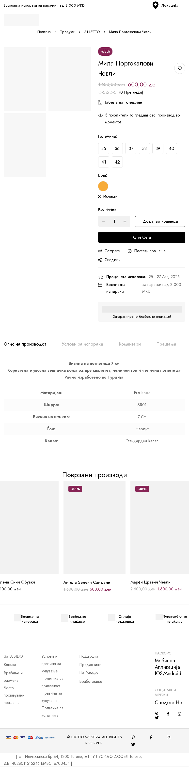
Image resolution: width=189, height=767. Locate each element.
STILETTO (92, 31)
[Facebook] (168, 714)
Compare (112, 251)
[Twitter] (157, 718)
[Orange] (103, 186)
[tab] (25, 344)
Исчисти (110, 196)
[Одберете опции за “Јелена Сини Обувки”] (16, 572)
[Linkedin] (157, 714)
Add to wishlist (179, 68)
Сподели (113, 260)
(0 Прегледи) (131, 92)
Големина (107, 136)
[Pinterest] (133, 737)
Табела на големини (123, 102)
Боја (102, 175)
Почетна (44, 31)
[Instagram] (179, 714)
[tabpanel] (94, 406)
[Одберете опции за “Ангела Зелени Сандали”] (83, 572)
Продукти (67, 31)
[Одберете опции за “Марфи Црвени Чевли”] (150, 572)
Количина (107, 209)
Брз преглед (38, 572)
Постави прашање (150, 251)
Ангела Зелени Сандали (86, 582)
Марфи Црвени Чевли (150, 582)
